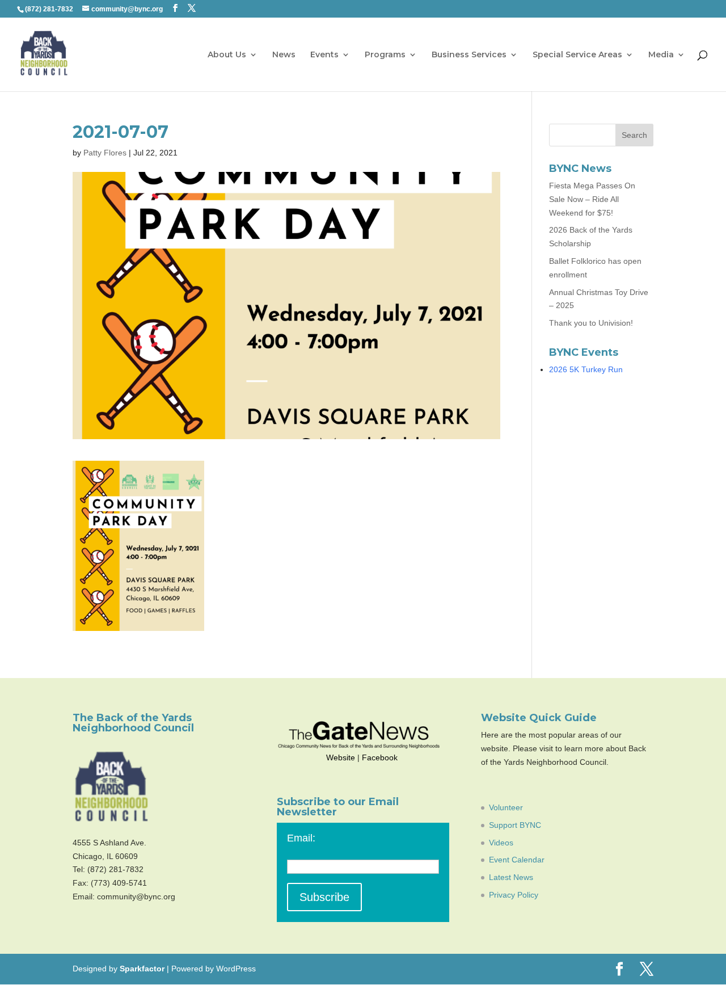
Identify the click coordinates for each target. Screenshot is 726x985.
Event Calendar (516, 859)
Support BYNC (515, 825)
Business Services (469, 55)
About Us (227, 55)
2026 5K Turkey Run (586, 369)
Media (661, 55)
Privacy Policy (513, 894)
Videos (501, 842)
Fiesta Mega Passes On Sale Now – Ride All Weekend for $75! (592, 199)
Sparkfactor (142, 968)
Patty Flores (104, 152)
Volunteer (506, 807)
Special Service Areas (577, 55)
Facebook (380, 757)
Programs (385, 55)
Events (324, 55)
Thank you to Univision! (591, 322)
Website (340, 757)
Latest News (511, 877)
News (284, 55)
